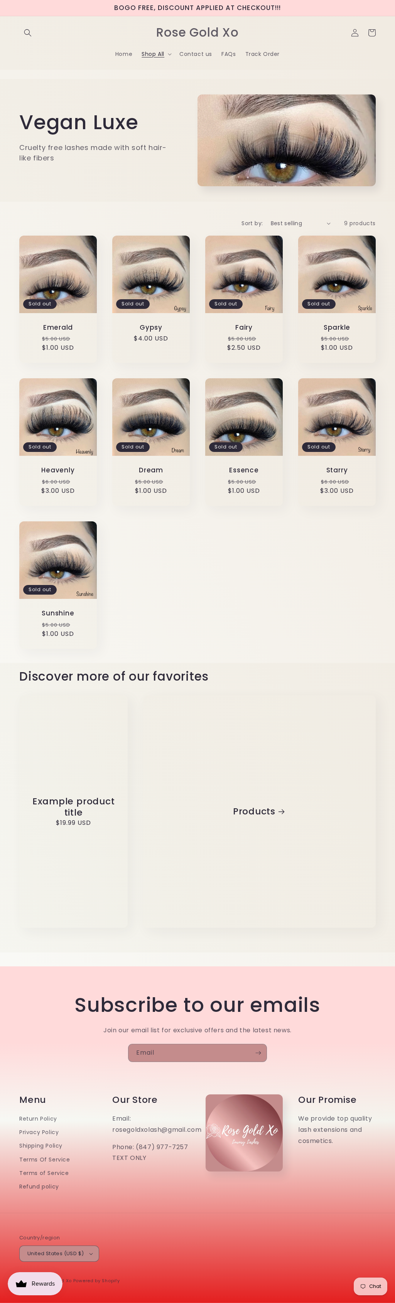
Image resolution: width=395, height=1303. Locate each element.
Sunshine (58, 613)
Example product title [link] (73, 807)
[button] (27, 32)
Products (254, 811)
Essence (243, 470)
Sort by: (252, 223)
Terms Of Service (44, 1159)
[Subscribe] (258, 1053)
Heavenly (57, 470)
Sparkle (337, 328)
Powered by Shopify (96, 1281)
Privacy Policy (39, 1132)
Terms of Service (44, 1173)
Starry (337, 470)
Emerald (58, 328)
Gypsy (151, 328)
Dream (151, 470)
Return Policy (38, 1119)
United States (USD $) (55, 1253)
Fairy (244, 328)
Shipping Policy (40, 1146)
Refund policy (39, 1186)
